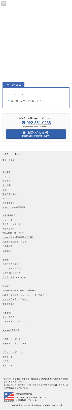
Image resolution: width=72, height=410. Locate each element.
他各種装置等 (9, 303)
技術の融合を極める (12, 273)
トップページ (9, 365)
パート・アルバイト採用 (14, 321)
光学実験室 (8, 246)
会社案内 (7, 172)
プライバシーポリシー (13, 153)
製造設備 (7, 250)
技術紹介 (7, 259)
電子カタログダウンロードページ (28, 100)
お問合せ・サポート (12, 339)
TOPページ (17, 95)
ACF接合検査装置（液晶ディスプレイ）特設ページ (25, 295)
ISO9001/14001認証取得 (14, 207)
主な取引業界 (9, 203)
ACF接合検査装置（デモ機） (15, 242)
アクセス (6, 198)
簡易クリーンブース (11, 224)
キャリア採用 (9, 317)
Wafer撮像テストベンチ (13, 233)
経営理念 (7, 181)
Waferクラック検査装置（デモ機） (18, 237)
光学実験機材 (9, 228)
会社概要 (7, 185)
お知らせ (7, 361)
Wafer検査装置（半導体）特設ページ (19, 290)
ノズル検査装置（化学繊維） (16, 299)
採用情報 (7, 312)
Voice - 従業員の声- (11, 330)
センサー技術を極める (13, 268)
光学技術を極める (11, 264)
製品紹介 (7, 286)
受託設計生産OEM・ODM (14, 277)
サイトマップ (9, 160)
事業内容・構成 (10, 194)
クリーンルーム (9, 220)
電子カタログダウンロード (15, 343)
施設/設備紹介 (9, 215)
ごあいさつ (8, 176)
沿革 (5, 189)
